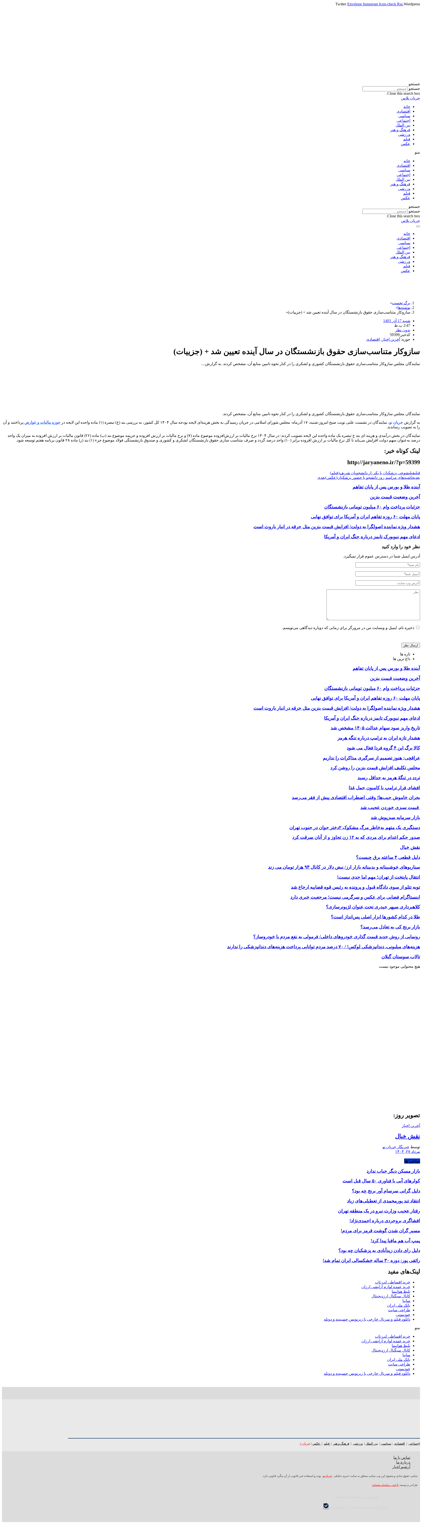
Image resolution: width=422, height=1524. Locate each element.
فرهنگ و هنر (400, 130)
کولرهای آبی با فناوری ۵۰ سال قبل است (381, 1180)
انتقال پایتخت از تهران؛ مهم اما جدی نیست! (378, 877)
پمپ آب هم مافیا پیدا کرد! (395, 1240)
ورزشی (404, 134)
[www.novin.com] (383, 1067)
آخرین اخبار (391, 339)
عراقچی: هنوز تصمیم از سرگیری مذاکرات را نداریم (371, 757)
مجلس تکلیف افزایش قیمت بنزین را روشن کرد (375, 767)
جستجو (414, 88)
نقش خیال (410, 847)
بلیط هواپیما (401, 1291)
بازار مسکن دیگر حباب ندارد (393, 1171)
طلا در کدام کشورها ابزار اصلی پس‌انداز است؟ (375, 916)
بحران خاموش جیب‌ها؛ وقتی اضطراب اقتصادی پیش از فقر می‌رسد (356, 797)
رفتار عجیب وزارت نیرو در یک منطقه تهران (379, 1210)
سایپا (406, 1301)
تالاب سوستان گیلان (400, 956)
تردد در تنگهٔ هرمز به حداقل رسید (389, 777)
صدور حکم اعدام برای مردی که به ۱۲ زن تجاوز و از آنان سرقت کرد (356, 837)
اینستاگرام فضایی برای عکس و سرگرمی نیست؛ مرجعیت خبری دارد (355, 897)
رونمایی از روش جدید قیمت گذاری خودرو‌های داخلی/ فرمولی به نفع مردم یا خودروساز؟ (336, 936)
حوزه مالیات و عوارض (42, 422)
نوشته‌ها (404, 307)
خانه (406, 107)
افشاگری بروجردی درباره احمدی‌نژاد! (384, 1220)
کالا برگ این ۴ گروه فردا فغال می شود (383, 747)
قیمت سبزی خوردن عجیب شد (390, 807)
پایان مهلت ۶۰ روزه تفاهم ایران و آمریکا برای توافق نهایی (365, 516)
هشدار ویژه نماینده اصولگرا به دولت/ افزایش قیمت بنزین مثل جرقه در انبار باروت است (336, 526)
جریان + (305, 1443)
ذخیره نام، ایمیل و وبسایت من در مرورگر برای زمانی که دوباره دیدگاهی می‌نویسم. (348, 628)
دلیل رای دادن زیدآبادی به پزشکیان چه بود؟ (379, 1250)
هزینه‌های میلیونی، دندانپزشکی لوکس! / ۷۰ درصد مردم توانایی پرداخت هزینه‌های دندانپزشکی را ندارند (323, 946)
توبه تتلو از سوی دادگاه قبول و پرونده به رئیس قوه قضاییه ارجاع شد (355, 887)
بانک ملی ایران (398, 1305)
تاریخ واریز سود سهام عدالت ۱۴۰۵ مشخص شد (375, 727)
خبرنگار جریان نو (395, 1147)
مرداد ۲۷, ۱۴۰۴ (407, 1151)
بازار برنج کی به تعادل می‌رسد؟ (390, 926)
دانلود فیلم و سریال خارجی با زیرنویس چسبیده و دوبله (367, 1319)
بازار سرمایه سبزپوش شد (395, 817)
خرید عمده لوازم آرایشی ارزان (385, 1287)
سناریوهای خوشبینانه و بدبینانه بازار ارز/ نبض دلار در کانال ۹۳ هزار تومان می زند (344, 867)
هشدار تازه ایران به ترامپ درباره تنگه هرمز (379, 737)
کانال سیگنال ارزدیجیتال (390, 1296)
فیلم (406, 139)
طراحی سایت (399, 1310)
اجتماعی (403, 120)
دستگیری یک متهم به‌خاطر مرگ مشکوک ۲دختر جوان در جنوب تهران (354, 827)
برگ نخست (401, 303)
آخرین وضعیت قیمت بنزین (395, 496)
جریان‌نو (327, 1476)
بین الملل (403, 125)
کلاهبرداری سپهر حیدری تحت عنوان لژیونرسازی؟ (373, 906)
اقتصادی (403, 111)
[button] (211, 84)
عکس (405, 144)
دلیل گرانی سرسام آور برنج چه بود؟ (386, 1190)
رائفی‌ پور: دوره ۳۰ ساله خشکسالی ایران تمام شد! (371, 1260)
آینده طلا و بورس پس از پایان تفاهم (386, 486)
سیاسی (404, 116)
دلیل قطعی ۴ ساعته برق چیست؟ (388, 857)
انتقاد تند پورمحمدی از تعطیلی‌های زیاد (383, 1200)
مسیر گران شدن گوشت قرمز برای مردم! (380, 1230)
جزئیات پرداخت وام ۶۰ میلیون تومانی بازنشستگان (372, 506)
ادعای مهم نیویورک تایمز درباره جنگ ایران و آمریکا (372, 536)
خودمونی (403, 1315)
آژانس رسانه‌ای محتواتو (385, 1485)
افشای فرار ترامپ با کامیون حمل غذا (384, 787)
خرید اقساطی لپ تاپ (392, 1282)
